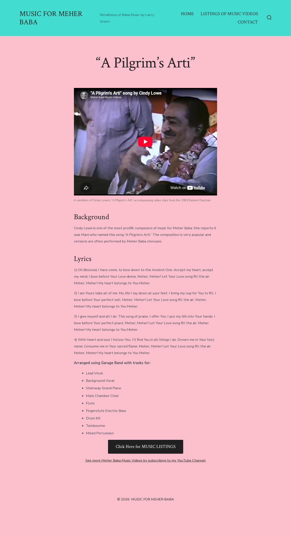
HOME (187, 14)
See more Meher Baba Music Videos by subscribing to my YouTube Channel (145, 460)
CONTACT (248, 22)
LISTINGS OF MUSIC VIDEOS (229, 14)
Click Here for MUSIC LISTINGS (146, 446)
